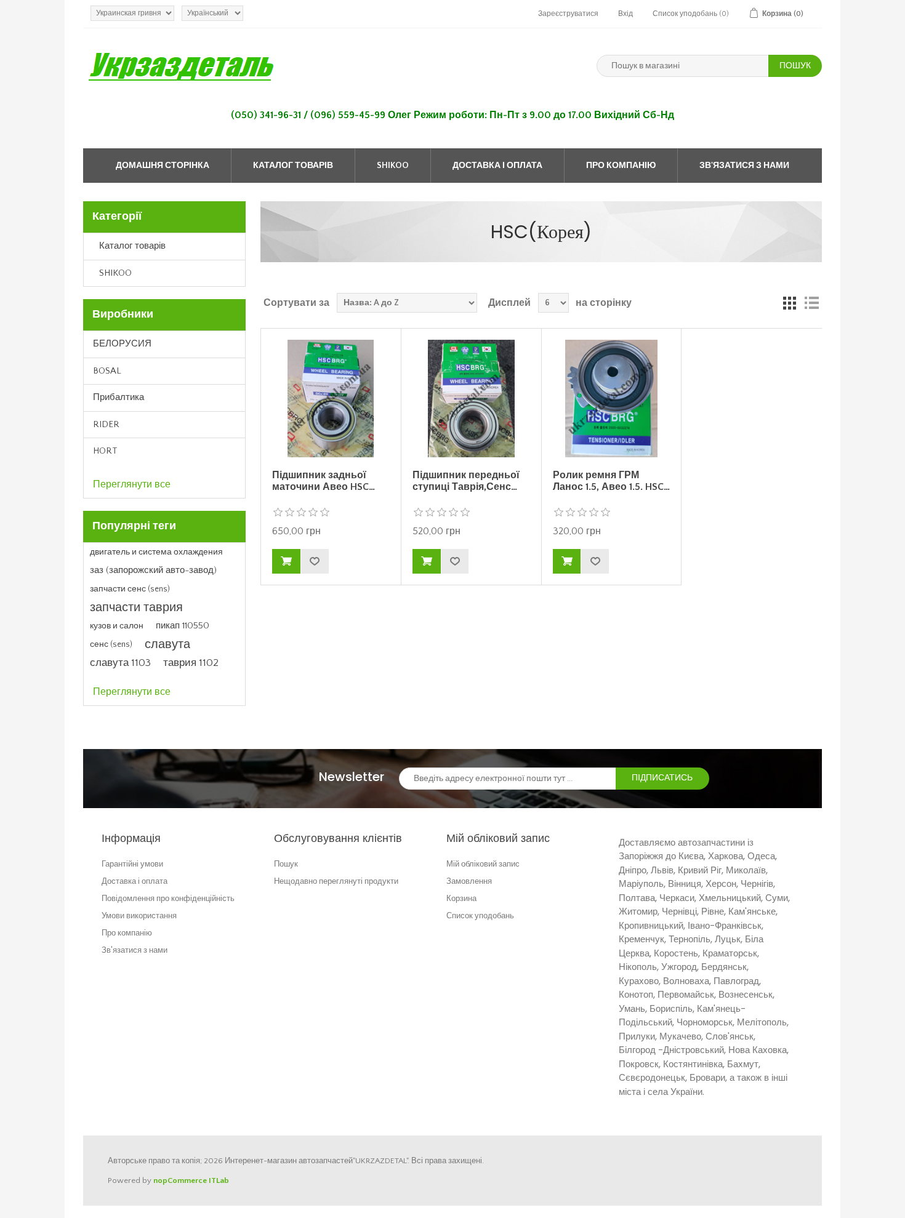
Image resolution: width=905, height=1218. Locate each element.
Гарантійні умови (132, 864)
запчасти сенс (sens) (130, 589)
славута (167, 644)
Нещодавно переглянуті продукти (336, 881)
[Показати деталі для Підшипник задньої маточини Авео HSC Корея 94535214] (330, 398)
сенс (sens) (111, 644)
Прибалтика (118, 397)
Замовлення (469, 881)
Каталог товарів (293, 165)
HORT (105, 451)
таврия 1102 (191, 662)
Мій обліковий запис (483, 864)
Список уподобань (480, 915)
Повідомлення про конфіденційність (168, 898)
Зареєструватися (568, 14)
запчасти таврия (136, 607)
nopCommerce (180, 1180)
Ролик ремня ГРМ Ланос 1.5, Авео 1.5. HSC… (611, 481)
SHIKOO (393, 165)
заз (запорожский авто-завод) (153, 570)
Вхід (625, 14)
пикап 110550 (182, 625)
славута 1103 (120, 662)
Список (811, 303)
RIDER (106, 424)
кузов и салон (116, 626)
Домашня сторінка (162, 165)
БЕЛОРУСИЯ (122, 344)
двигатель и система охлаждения (156, 552)
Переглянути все (132, 484)
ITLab (219, 1180)
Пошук (286, 864)
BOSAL (107, 371)
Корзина (461, 898)
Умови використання (139, 915)
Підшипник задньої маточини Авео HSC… (323, 481)
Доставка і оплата (497, 165)
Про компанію (621, 165)
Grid (789, 303)
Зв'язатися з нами (744, 165)
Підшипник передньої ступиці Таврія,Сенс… (466, 481)
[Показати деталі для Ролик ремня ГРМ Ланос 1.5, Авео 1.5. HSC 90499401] (611, 398)
